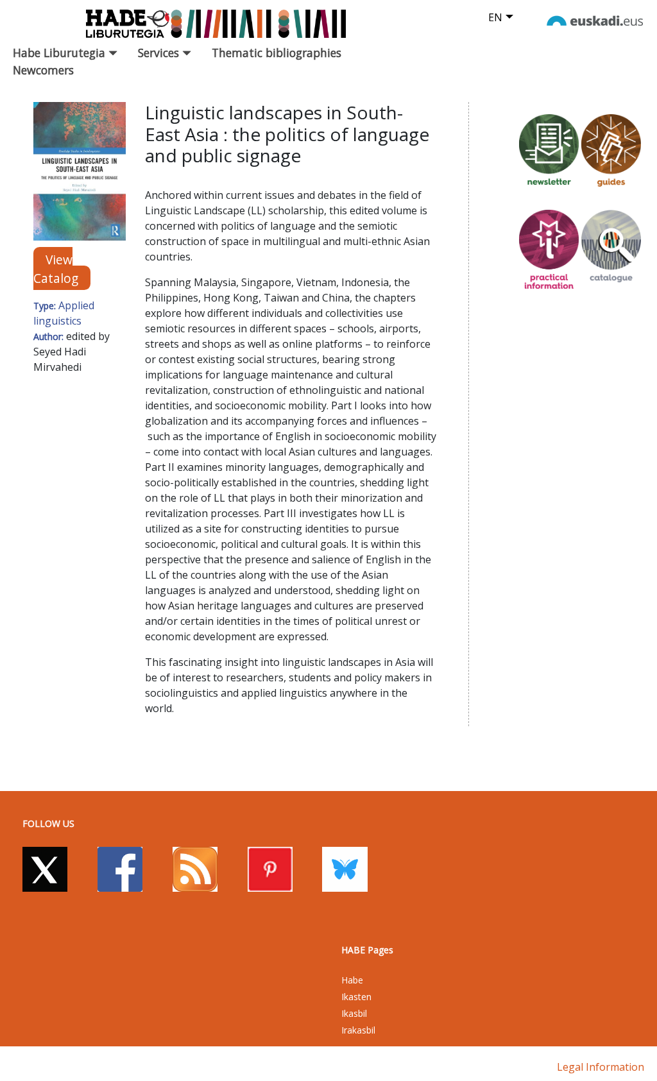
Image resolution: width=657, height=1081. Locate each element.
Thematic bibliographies (276, 52)
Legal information (600, 1067)
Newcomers (43, 70)
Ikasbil (354, 1013)
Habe (352, 980)
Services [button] (160, 52)
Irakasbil (358, 1030)
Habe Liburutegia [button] (60, 52)
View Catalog (55, 269)
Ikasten (356, 997)
